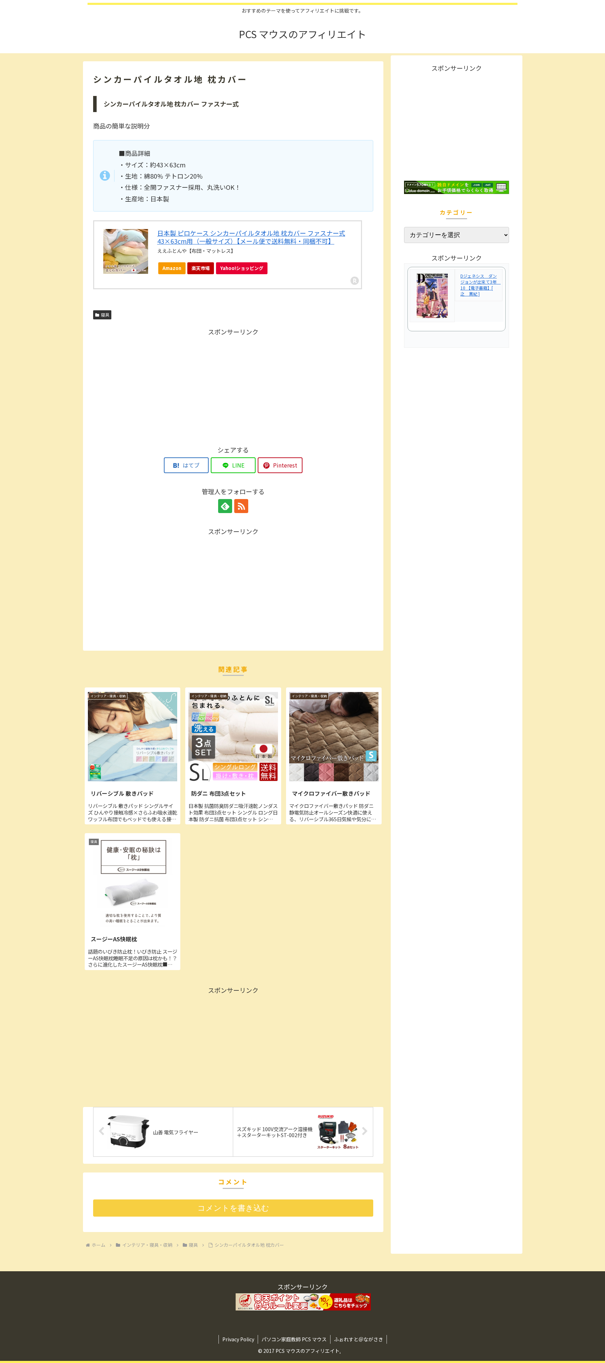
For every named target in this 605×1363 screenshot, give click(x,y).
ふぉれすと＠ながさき (358, 1339)
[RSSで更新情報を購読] (241, 506)
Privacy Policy (238, 1339)
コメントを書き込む (233, 1208)
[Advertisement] (233, 386)
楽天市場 (201, 268)
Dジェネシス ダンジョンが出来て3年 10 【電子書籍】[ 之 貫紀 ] (480, 284)
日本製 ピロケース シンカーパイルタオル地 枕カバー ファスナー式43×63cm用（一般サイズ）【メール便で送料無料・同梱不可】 (251, 236)
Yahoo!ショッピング (241, 268)
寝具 (105, 315)
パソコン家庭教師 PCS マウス (294, 1339)
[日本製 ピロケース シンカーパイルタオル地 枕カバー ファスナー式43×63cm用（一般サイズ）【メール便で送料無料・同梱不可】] (125, 251)
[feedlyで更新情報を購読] (225, 506)
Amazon (171, 268)
